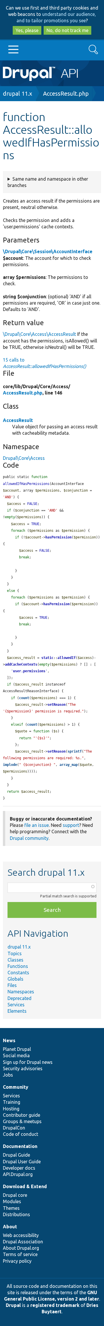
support (71, 825)
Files (12, 985)
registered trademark (54, 1305)
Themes (11, 1208)
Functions (18, 966)
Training (11, 1102)
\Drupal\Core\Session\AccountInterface (47, 251)
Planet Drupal (17, 1049)
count (24, 698)
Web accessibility (21, 1235)
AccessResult (18, 420)
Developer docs (19, 1168)
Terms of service (20, 1254)
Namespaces (21, 991)
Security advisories (22, 1068)
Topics (15, 953)
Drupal (13, 1305)
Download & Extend (25, 1186)
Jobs (8, 1074)
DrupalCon (14, 1127)
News (9, 1040)
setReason (56, 705)
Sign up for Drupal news (28, 1062)
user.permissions (29, 671)
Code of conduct (20, 1134)
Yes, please (27, 30)
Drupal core (15, 1195)
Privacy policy (17, 1261)
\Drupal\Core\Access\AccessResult (39, 334)
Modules (12, 1201)
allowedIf (66, 658)
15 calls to (44, 363)
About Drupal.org (21, 1248)
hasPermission (58, 537)
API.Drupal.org (18, 1174)
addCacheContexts (21, 664)
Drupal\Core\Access (24, 458)
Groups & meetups (22, 1121)
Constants (18, 972)
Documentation (20, 1146)
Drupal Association (23, 1241)
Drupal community (29, 838)
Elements (17, 1011)
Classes (15, 959)
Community (15, 1087)
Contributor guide (21, 1115)
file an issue (36, 825)
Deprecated (19, 998)
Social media (16, 1055)
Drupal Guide (16, 1155)
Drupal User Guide (22, 1161)
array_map (69, 765)
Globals (15, 978)
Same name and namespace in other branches (48, 182)
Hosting (11, 1108)
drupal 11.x (17, 93)
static (47, 658)
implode (10, 765)
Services (16, 1004)
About (10, 1226)
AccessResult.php (66, 93)
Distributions (16, 1214)
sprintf (75, 751)
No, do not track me (67, 30)
